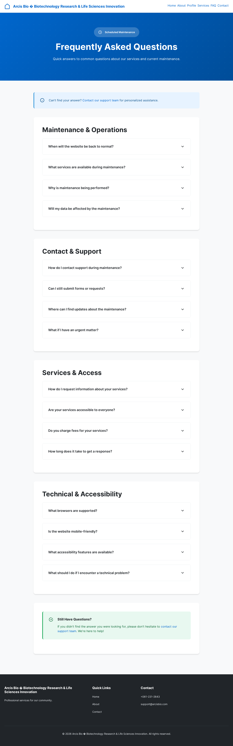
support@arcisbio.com (154, 704)
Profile (191, 5)
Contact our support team (100, 100)
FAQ (213, 5)
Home (172, 5)
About (181, 5)
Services (203, 5)
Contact (223, 5)
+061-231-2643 (150, 696)
